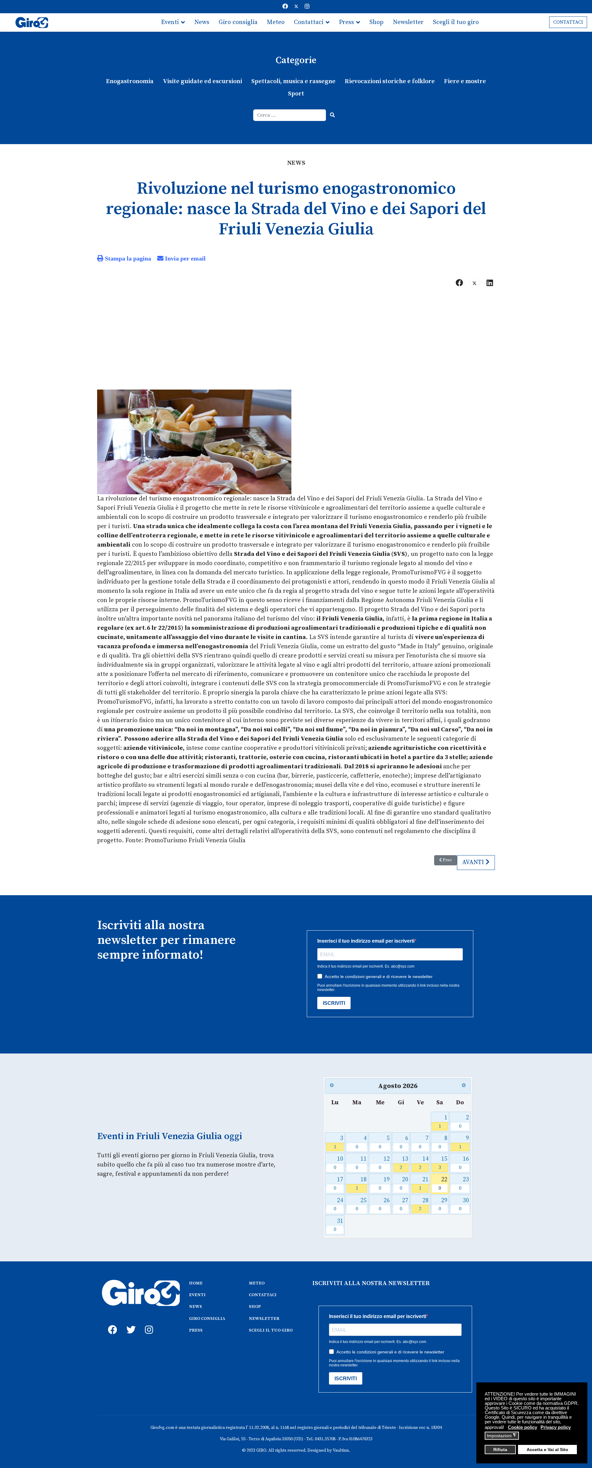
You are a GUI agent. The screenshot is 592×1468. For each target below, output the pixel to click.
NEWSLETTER (264, 1318)
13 (404, 1163)
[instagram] (148, 1323)
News (201, 22)
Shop (376, 22)
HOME (196, 1283)
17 (338, 1183)
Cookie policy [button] (522, 1427)
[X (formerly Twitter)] (474, 283)
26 (384, 1204)
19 (384, 1183)
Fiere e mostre (465, 81)
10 (338, 1163)
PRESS (196, 1330)
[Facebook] (285, 6)
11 (361, 1163)
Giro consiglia (238, 22)
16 (464, 1163)
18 (361, 1183)
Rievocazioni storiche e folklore (390, 81)
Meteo (276, 22)
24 (338, 1204)
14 (423, 1163)
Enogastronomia (130, 81)
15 (442, 1163)
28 (423, 1204)
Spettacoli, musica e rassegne (293, 81)
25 (361, 1204)
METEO (257, 1283)
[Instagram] (307, 6)
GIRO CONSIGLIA (207, 1318)
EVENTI (197, 1295)
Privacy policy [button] (556, 1427)
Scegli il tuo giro (456, 22)
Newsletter (408, 22)
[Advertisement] (296, 341)
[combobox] (289, 115)
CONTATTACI (568, 22)
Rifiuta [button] (500, 1449)
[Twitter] (296, 6)
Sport (296, 94)
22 (442, 1183)
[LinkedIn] (489, 283)
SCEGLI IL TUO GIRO (271, 1330)
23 (464, 1183)
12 (384, 1163)
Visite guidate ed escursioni (202, 81)
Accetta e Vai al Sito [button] (547, 1449)
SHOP (255, 1306)
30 (464, 1204)
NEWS (195, 1306)
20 (404, 1183)
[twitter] (129, 1323)
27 (404, 1204)
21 (423, 1183)
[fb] (111, 1323)
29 (442, 1204)
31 (338, 1225)
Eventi (170, 22)
